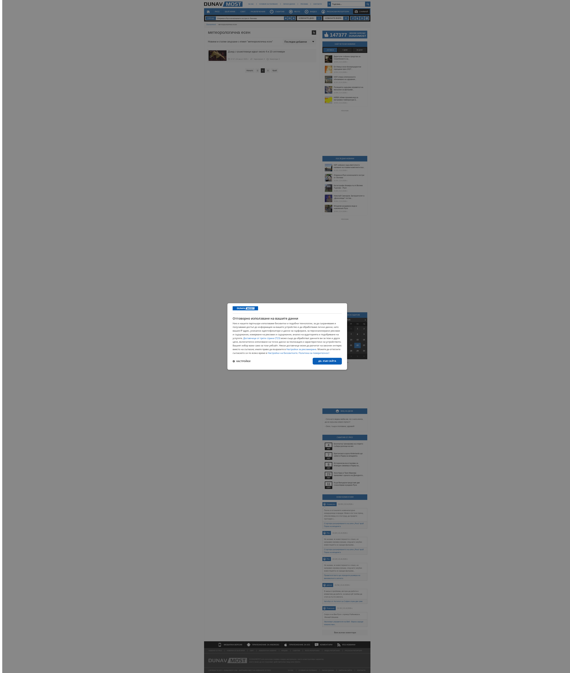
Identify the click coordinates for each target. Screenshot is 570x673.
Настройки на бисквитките (282, 352)
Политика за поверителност (314, 352)
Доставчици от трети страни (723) (261, 338)
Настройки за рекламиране (301, 349)
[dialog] (287, 336)
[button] (241, 361)
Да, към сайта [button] (327, 361)
